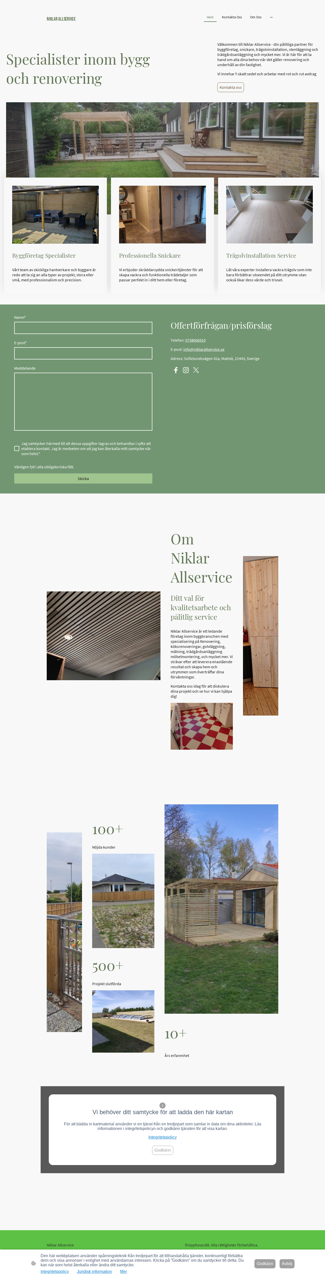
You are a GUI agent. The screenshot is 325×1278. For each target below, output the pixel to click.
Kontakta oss (231, 87)
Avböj (287, 1263)
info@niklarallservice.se (203, 349)
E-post (20, 342)
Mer (123, 1271)
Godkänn (162, 1150)
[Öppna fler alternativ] (271, 17)
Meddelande (25, 368)
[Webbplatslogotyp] (84, 27)
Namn (20, 317)
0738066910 (195, 340)
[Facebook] (176, 370)
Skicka (83, 478)
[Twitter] (196, 370)
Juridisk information (94, 1271)
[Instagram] (186, 370)
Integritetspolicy (163, 1137)
